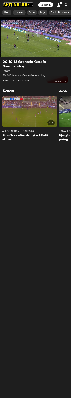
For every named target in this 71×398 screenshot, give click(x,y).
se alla (63, 90)
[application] (35, 37)
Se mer (58, 81)
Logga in (46, 4)
